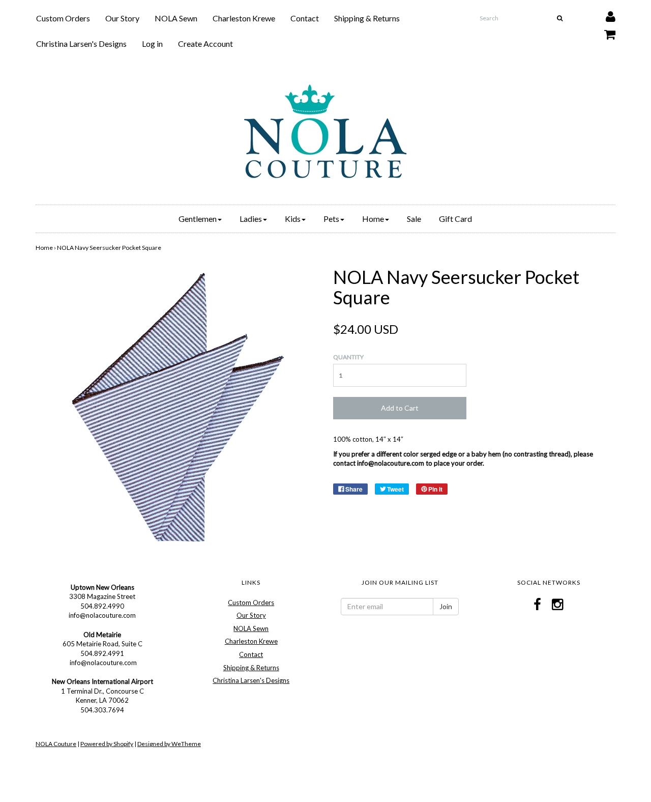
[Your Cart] (603, 32)
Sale (414, 218)
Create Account (205, 43)
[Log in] (604, 14)
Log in (152, 43)
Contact (304, 18)
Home (44, 247)
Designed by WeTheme (169, 744)
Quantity (348, 357)
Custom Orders (63, 18)
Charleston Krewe (244, 18)
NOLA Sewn (176, 18)
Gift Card (455, 218)
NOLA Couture (56, 744)
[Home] (325, 131)
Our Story (122, 18)
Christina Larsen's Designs (81, 43)
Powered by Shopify (106, 744)
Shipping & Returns (367, 18)
